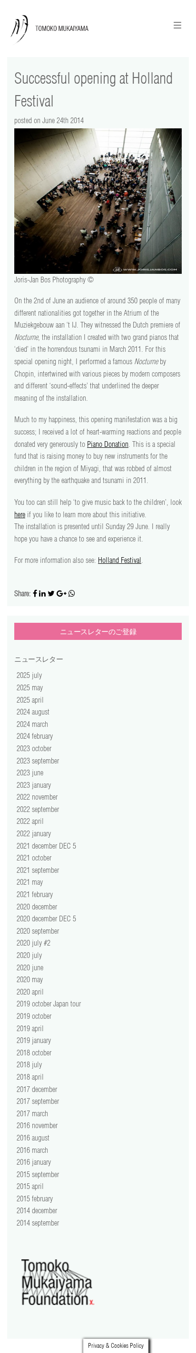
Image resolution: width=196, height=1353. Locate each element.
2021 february (35, 894)
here (19, 514)
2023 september (38, 760)
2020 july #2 (33, 942)
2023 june (30, 772)
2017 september (38, 1101)
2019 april (30, 1028)
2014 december (37, 1210)
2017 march (32, 1113)
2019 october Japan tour (49, 1003)
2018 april (30, 1077)
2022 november (37, 797)
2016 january (34, 1162)
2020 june (30, 967)
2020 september (38, 931)
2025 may (30, 687)
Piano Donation (107, 444)
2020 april (30, 991)
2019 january (34, 1040)
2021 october (34, 857)
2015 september (38, 1174)
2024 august (33, 711)
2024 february (35, 736)
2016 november (37, 1125)
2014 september (38, 1222)
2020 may (30, 979)
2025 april (30, 700)
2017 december (37, 1089)
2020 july (29, 955)
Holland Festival (119, 560)
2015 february (35, 1198)
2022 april (30, 821)
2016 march (32, 1150)
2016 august (33, 1137)
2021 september (38, 870)
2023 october (34, 748)
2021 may (30, 882)
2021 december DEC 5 (46, 845)
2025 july (29, 675)
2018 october (34, 1052)
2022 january (34, 833)
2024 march (32, 724)
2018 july (29, 1064)
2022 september (38, 809)
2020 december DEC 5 (46, 918)
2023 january (34, 785)
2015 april (30, 1186)
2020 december (37, 906)
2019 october (34, 1016)
